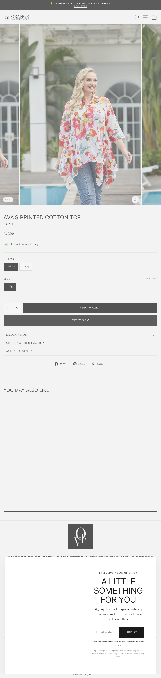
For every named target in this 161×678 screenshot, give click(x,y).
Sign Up (132, 632)
